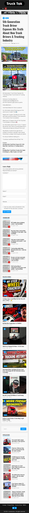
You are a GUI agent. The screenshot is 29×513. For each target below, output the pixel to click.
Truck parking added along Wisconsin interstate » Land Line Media (6, 250)
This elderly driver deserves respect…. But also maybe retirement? (7, 476)
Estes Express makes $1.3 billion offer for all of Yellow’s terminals (7, 485)
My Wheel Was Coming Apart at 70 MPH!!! (14, 313)
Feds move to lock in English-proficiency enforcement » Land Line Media (6, 242)
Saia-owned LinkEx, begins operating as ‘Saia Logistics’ (7, 441)
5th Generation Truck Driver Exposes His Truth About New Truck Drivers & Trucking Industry (13, 144)
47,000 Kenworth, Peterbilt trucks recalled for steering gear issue (7, 459)
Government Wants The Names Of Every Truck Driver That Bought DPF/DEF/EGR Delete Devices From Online (14, 359)
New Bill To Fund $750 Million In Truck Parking (14, 385)
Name (5, 191)
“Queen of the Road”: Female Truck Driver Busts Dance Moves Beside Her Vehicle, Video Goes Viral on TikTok (7, 494)
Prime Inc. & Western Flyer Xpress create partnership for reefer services (7, 450)
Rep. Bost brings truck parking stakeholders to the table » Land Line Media (6, 233)
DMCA (24, 505)
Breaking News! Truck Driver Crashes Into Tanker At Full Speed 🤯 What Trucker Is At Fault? (14, 150)
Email (4, 196)
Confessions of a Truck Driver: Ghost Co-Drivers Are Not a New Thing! (7, 468)
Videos (7, 18)
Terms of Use (18, 505)
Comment (5, 173)
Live (6, 9)
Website (5, 201)
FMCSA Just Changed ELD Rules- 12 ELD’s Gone (14, 336)
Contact (4, 505)
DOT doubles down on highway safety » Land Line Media (6, 224)
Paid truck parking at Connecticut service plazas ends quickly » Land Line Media (6, 268)
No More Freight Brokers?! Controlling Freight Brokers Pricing (14, 408)
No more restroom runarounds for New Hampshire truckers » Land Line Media (6, 259)
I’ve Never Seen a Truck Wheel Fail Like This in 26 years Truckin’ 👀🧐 (14, 288)
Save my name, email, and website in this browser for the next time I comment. (14, 207)
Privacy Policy (10, 505)
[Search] (3, 8)
